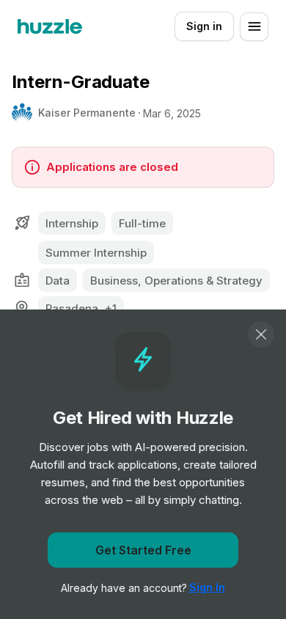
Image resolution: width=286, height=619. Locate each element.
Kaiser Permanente (87, 112)
